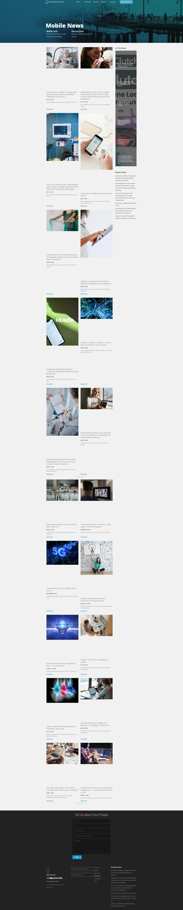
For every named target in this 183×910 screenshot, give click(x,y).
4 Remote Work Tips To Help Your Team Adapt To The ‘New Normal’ (96, 525)
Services (78, 1)
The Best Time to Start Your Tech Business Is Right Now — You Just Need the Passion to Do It (97, 790)
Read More (49, 109)
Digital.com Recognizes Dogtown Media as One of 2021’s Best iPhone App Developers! (125, 122)
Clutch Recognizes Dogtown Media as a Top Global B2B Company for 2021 (125, 65)
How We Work (87, 1)
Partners (97, 873)
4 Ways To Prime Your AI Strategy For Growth (94, 661)
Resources (112, 1)
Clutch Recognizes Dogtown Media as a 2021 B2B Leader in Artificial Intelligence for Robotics (126, 84)
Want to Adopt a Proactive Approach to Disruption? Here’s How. (61, 727)
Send (77, 857)
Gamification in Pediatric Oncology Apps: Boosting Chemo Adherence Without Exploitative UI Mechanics (61, 94)
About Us (103, 1)
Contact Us (97, 878)
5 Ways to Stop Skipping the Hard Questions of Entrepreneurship (93, 599)
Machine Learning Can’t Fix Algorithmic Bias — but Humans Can (61, 664)
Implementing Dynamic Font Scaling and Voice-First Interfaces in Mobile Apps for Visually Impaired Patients (96, 435)
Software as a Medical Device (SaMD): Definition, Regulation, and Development (96, 282)
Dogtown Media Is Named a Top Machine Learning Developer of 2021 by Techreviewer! (125, 103)
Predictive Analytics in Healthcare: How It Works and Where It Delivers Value (96, 343)
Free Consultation (126, 1)
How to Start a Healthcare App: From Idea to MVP (96, 194)
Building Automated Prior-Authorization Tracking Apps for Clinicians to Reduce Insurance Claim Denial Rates (61, 461)
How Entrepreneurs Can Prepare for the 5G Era (61, 589)
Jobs (95, 881)
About (96, 870)
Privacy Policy (49, 887)
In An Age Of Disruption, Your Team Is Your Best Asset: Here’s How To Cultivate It (62, 789)
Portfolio (96, 1)
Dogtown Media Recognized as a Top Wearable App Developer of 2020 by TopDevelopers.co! (125, 142)
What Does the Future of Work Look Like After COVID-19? (61, 525)
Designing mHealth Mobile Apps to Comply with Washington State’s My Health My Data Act (62, 371)
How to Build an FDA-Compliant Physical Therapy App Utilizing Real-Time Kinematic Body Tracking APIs (62, 257)
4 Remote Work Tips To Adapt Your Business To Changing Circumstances (95, 724)
